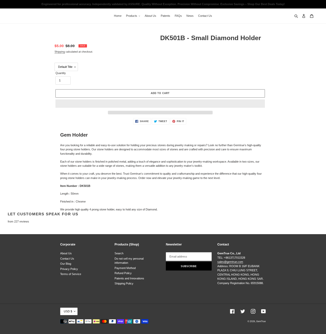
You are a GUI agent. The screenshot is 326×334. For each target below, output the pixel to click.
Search (119, 253)
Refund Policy (123, 273)
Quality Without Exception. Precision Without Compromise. (180, 4)
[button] (160, 103)
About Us (66, 253)
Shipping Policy (124, 283)
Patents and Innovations (129, 278)
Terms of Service (70, 274)
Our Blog (65, 263)
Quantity (60, 73)
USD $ (68, 311)
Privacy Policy (69, 269)
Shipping (60, 51)
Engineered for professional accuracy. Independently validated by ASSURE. (91, 4)
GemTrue (261, 321)
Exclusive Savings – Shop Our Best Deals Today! (252, 4)
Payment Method (125, 268)
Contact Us (67, 258)
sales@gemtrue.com (230, 261)
